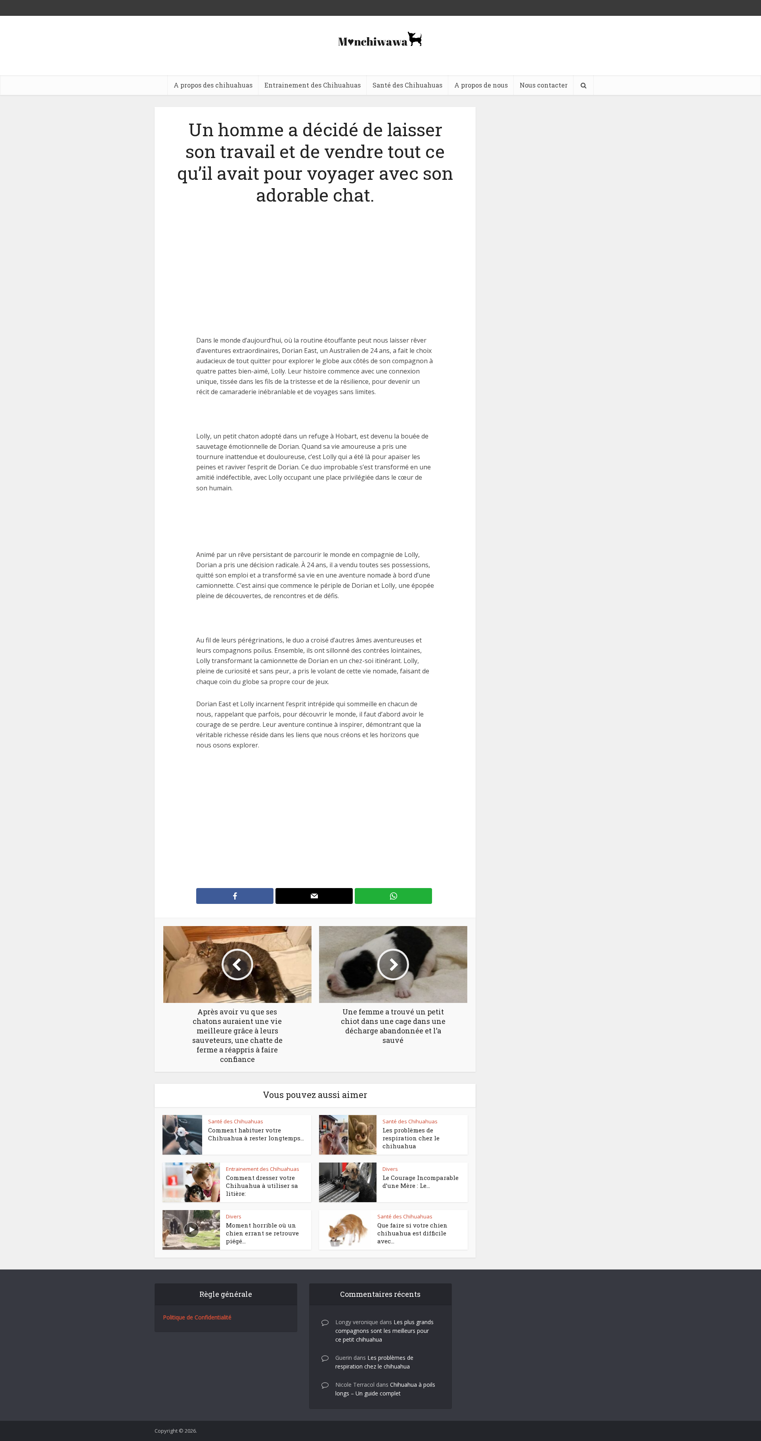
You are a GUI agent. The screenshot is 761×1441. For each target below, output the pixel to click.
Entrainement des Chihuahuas (312, 85)
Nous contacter (544, 85)
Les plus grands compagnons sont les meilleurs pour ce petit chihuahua (384, 1330)
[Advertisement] (315, 276)
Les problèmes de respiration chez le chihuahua (411, 1138)
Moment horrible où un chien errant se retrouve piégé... (262, 1233)
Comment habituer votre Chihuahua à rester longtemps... (256, 1134)
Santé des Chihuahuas (407, 85)
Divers (390, 1168)
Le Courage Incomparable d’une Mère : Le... (420, 1181)
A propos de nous (481, 85)
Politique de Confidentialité (197, 1317)
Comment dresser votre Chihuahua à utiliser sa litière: (262, 1186)
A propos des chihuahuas (213, 85)
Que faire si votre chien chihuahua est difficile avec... (412, 1233)
